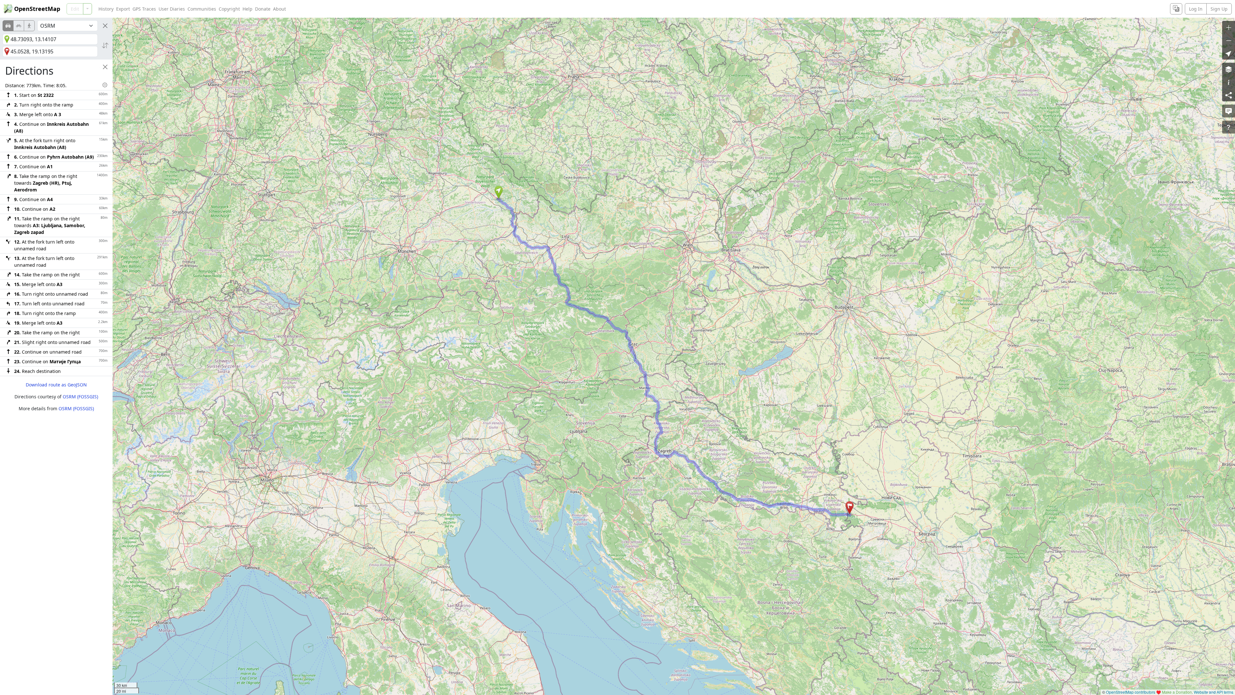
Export (123, 9)
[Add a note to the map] (1228, 111)
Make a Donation (1177, 692)
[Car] (8, 25)
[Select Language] (1176, 8)
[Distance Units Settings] (105, 85)
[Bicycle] (18, 25)
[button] (499, 192)
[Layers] (1228, 69)
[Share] (1228, 94)
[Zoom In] (1228, 27)
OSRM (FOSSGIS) (80, 397)
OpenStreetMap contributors (1130, 692)
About (279, 9)
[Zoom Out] (1228, 40)
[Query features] (1228, 127)
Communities (202, 9)
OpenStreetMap (37, 9)
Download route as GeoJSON (56, 385)
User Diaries (172, 9)
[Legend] (1228, 82)
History (106, 9)
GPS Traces (144, 9)
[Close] (105, 26)
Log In (1196, 9)
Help (247, 9)
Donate (262, 9)
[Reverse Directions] (105, 45)
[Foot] (29, 25)
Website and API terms (1213, 692)
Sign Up (1219, 9)
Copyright (229, 9)
